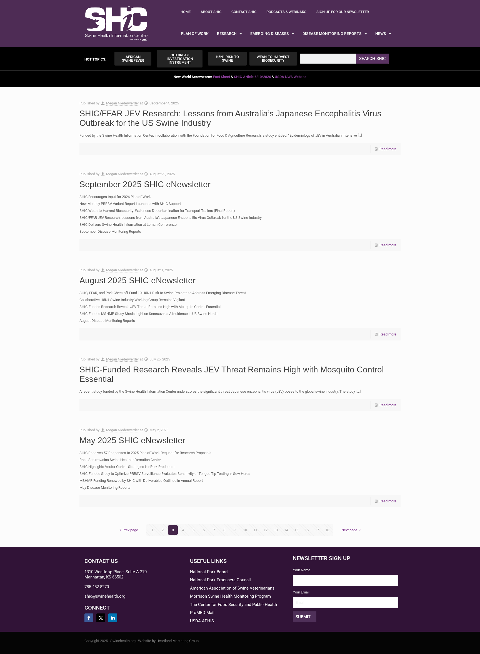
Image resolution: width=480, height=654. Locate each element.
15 (296, 530)
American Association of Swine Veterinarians (232, 588)
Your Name (301, 570)
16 (307, 530)
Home (186, 12)
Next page (349, 530)
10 (245, 530)
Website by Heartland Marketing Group (168, 641)
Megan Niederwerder (122, 103)
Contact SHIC (243, 12)
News (380, 33)
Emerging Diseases (269, 33)
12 (266, 530)
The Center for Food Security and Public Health (233, 604)
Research (227, 33)
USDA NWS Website (290, 77)
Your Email (301, 592)
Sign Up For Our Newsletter (342, 12)
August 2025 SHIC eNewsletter (137, 280)
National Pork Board (209, 571)
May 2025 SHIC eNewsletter (132, 440)
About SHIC (211, 12)
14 (286, 530)
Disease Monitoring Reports (332, 33)
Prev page (130, 530)
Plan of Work (195, 33)
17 (317, 530)
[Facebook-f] (88, 617)
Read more (387, 149)
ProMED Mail (202, 612)
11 (255, 530)
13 (276, 530)
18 (327, 530)
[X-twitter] (100, 617)
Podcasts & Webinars (286, 12)
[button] (95, 59)
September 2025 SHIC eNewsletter (145, 184)
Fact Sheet (221, 77)
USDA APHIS (202, 620)
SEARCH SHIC (372, 58)
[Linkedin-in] (112, 617)
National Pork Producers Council (220, 579)
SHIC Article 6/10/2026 (252, 77)
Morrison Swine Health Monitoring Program (230, 596)
